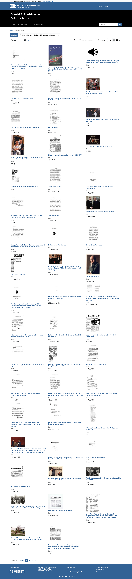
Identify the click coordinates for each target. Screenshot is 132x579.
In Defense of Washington (57, 245)
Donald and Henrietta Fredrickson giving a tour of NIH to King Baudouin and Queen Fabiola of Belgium (28, 507)
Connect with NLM (15, 567)
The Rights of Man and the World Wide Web (25, 127)
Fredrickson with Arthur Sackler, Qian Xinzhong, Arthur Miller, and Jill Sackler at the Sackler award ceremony (64, 268)
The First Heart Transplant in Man (22, 98)
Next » (29, 40)
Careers (98, 572)
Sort (84, 40)
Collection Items (36, 25)
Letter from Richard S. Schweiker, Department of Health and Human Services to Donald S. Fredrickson (65, 394)
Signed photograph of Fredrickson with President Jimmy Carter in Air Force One (64, 479)
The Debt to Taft (53, 216)
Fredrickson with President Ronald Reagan (100, 211)
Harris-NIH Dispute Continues (20, 486)
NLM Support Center (102, 567)
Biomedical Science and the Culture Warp (24, 186)
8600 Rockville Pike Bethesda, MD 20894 (45, 570)
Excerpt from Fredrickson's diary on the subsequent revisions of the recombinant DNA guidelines (28, 246)
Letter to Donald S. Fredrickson (96, 457)
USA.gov (72, 576)
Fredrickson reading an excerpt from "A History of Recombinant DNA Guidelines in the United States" (102, 61)
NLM (59, 576)
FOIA (68, 570)
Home (13, 25)
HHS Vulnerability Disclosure (76, 572)
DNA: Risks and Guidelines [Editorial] (60, 510)
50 (101, 40)
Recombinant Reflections (94, 245)
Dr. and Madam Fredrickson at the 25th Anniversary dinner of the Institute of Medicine (27, 158)
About (107, 6)
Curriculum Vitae (53, 127)
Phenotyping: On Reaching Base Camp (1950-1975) (65, 155)
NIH (63, 576)
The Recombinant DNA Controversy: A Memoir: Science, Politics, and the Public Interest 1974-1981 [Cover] (65, 69)
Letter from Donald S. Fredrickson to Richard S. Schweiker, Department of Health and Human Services (26, 424)
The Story (22, 25)
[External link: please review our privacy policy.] (11, 571)
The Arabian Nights (54, 186)
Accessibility (100, 570)
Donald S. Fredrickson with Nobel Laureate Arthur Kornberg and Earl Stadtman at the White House (27, 538)
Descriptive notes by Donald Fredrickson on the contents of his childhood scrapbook (26, 216)
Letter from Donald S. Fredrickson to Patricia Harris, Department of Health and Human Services (65, 458)
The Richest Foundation (18, 274)
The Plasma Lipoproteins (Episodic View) (99, 146)
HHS (66, 576)
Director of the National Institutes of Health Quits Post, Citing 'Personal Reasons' (64, 365)
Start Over (14, 35)
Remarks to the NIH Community (96, 364)
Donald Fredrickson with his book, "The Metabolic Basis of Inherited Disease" (102, 92)
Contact (100, 6)
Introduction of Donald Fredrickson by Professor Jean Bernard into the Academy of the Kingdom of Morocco (102, 298)
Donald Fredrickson (92, 276)
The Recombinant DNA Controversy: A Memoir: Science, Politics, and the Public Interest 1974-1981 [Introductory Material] (27, 66)
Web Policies (71, 567)
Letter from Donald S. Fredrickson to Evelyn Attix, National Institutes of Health (27, 336)
